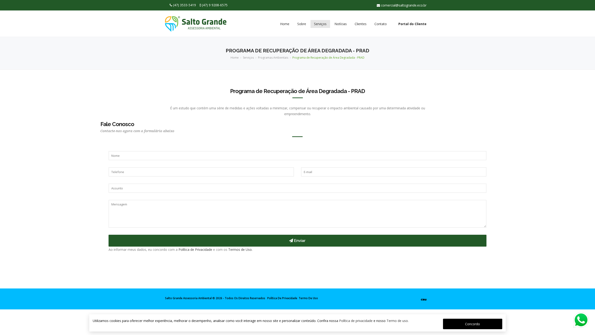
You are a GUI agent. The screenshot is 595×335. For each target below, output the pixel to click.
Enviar (299, 240)
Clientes (361, 24)
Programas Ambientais (273, 58)
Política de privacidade (356, 320)
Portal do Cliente (412, 24)
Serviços (320, 24)
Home (284, 24)
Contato (380, 24)
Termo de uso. (398, 320)
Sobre (301, 24)
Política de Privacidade (195, 249)
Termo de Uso (308, 298)
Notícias (340, 24)
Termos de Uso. (240, 249)
